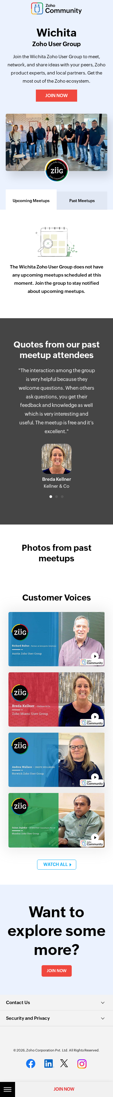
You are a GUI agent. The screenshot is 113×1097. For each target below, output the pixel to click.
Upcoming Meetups (31, 200)
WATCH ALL (55, 864)
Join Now (56, 95)
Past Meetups (82, 200)
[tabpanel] (56, 428)
